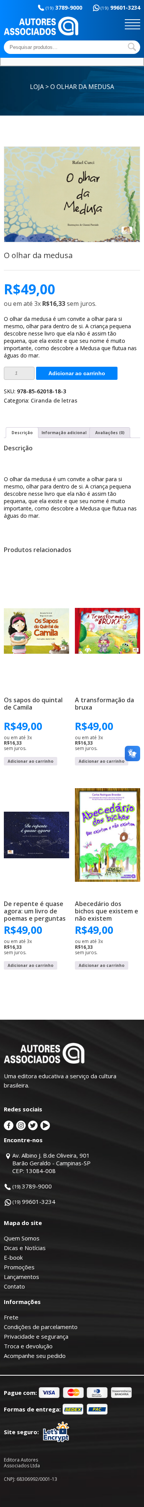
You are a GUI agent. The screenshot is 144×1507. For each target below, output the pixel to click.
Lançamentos (21, 1276)
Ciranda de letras (54, 400)
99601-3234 (120, 7)
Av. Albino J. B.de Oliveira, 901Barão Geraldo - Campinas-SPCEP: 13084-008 (51, 1163)
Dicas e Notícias (25, 1248)
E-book (13, 1257)
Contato (14, 1286)
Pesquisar (132, 47)
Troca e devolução (28, 1346)
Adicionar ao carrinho (76, 373)
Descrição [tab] (22, 432)
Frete (11, 1317)
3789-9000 (64, 7)
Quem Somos (22, 1238)
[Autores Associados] (41, 32)
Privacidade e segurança (36, 1336)
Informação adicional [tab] (63, 432)
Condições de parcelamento (41, 1327)
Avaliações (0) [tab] (109, 432)
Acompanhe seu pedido (35, 1355)
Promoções (19, 1267)
